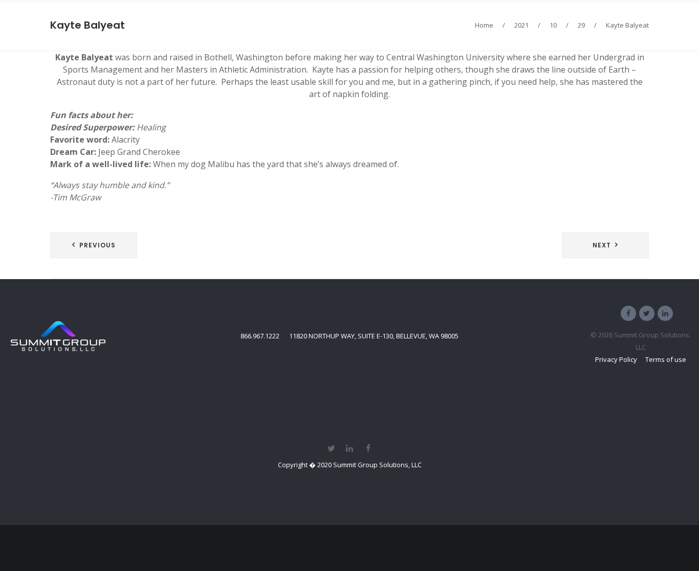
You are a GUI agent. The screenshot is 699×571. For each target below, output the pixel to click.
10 (553, 25)
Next (602, 245)
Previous (97, 245)
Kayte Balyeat (87, 25)
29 (581, 25)
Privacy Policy (616, 359)
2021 (521, 25)
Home (484, 25)
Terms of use (665, 359)
